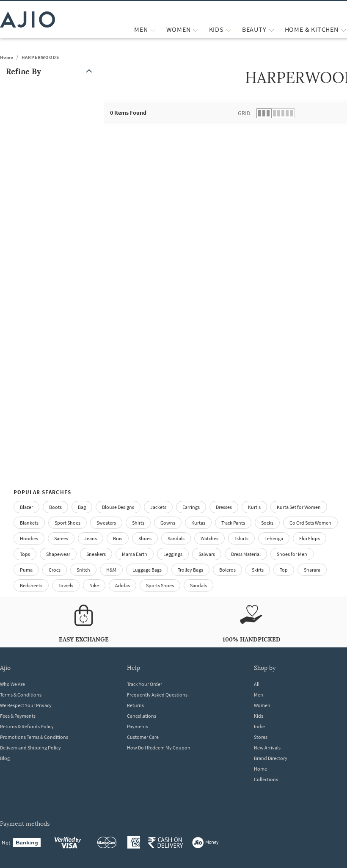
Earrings (191, 507)
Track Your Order (144, 684)
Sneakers (96, 554)
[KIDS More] (229, 29)
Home (7, 57)
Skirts (258, 570)
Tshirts (241, 538)
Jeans (90, 538)
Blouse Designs (118, 507)
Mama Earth (134, 554)
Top (284, 570)
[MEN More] (153, 29)
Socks (267, 523)
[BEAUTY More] (271, 29)
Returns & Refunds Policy (27, 726)
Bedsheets (31, 585)
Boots (55, 507)
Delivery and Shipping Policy (30, 747)
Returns (135, 705)
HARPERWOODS (40, 57)
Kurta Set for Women (299, 507)
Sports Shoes (160, 585)
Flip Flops (309, 538)
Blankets (29, 523)
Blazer (26, 507)
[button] (51, 71)
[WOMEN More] (196, 29)
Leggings (172, 554)
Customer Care (143, 737)
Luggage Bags (147, 570)
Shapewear (58, 554)
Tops (25, 554)
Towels (65, 585)
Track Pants (233, 523)
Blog (5, 758)
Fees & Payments (18, 716)
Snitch (83, 570)
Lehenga (273, 538)
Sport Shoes (67, 523)
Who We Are (12, 684)
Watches (209, 538)
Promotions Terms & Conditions (34, 737)
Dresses (224, 507)
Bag (82, 507)
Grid (244, 113)
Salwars (206, 554)
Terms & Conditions (20, 694)
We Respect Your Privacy (26, 705)
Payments (137, 726)
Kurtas (198, 523)
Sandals (176, 538)
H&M (111, 570)
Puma (26, 570)
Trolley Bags (190, 570)
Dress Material (246, 554)
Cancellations (141, 716)
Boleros (227, 570)
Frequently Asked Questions (157, 694)
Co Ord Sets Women (310, 523)
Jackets (158, 507)
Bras (117, 538)
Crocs (55, 570)
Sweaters (106, 523)
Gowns (167, 523)
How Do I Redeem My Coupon (158, 747)
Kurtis (254, 507)
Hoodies (29, 538)
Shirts (138, 523)
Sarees (61, 538)
